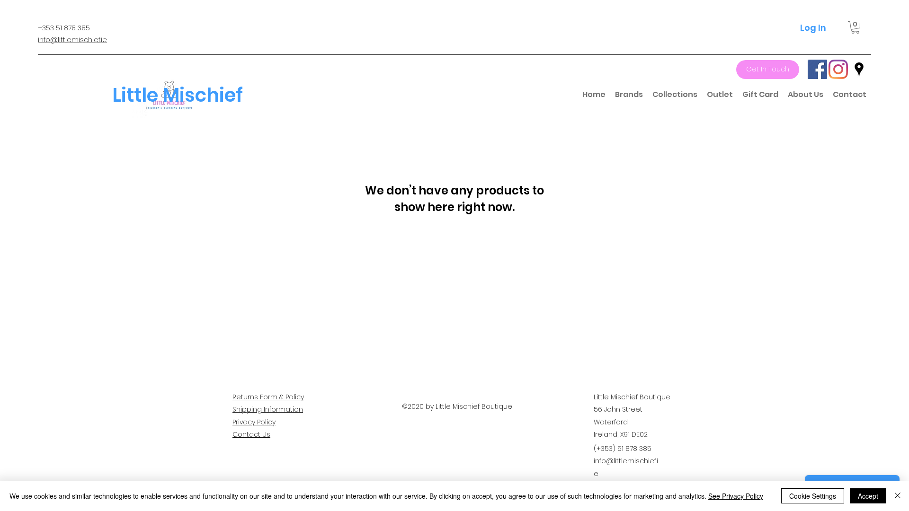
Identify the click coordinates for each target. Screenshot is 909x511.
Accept (868, 496)
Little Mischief (177, 95)
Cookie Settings (812, 496)
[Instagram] (838, 69)
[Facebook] (817, 69)
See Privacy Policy (735, 496)
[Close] (897, 495)
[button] (855, 27)
